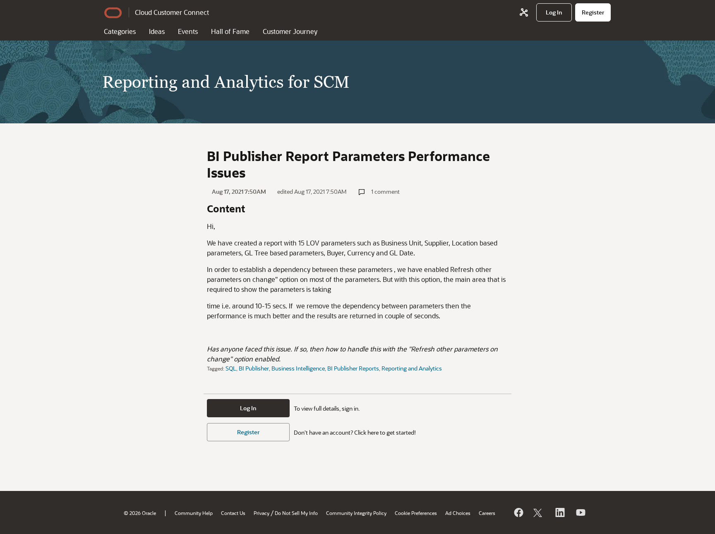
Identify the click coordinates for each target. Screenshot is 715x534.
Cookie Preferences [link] (416, 513)
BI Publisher (254, 368)
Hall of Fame (230, 31)
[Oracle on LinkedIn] (559, 512)
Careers (487, 513)
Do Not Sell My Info (296, 513)
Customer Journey (290, 31)
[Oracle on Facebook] (518, 512)
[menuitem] (554, 12)
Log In (248, 408)
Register (248, 432)
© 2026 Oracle (140, 513)
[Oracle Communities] (524, 12)
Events (188, 31)
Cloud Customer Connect (172, 12)
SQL (231, 368)
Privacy (261, 513)
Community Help (194, 513)
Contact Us (233, 513)
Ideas (157, 31)
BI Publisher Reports (353, 368)
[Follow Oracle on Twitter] (538, 512)
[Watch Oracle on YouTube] (580, 512)
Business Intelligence (298, 368)
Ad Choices (457, 513)
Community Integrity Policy (356, 513)
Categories (120, 31)
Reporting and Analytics (411, 368)
